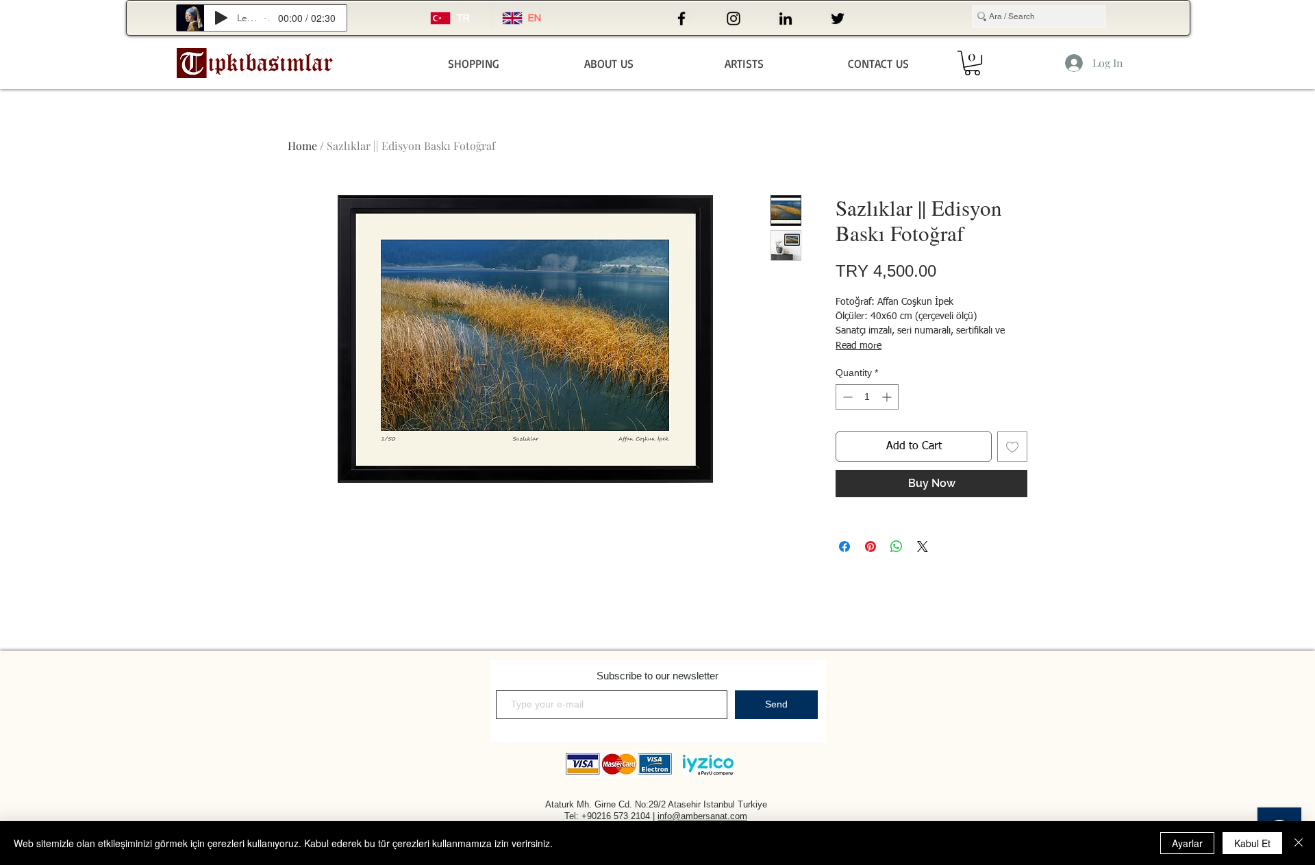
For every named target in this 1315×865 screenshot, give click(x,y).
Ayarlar (1187, 843)
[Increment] (888, 397)
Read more (858, 346)
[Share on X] (922, 546)
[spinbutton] (867, 397)
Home (302, 145)
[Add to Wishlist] (1012, 446)
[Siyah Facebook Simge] (681, 18)
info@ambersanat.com (702, 816)
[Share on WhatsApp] (896, 546)
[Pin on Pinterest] (870, 546)
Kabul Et (1252, 843)
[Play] (221, 18)
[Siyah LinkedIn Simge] (785, 18)
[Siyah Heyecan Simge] (838, 18)
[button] (972, 63)
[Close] (1298, 843)
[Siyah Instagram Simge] (733, 18)
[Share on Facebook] (844, 546)
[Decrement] (846, 397)
